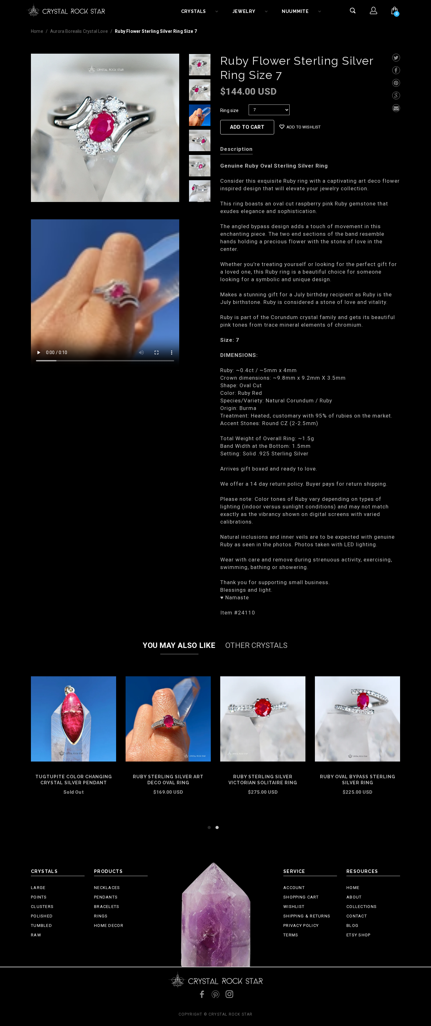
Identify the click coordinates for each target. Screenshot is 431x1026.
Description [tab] (236, 149)
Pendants (106, 897)
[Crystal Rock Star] (65, 9)
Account (294, 887)
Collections (361, 906)
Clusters (42, 906)
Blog (352, 925)
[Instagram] (229, 994)
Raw (36, 935)
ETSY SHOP (358, 935)
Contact (356, 916)
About (354, 897)
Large (38, 887)
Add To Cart (247, 127)
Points (39, 897)
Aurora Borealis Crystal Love (79, 31)
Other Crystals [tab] (256, 645)
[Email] (396, 108)
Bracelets (107, 906)
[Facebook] (396, 70)
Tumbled (41, 925)
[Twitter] (396, 58)
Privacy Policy (301, 925)
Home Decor (108, 925)
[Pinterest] (396, 83)
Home (37, 31)
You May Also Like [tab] (179, 645)
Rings (101, 916)
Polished (42, 916)
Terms (290, 935)
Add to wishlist (303, 127)
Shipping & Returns (306, 916)
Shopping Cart (301, 897)
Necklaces (107, 887)
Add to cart (74, 800)
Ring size (229, 110)
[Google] (396, 95)
